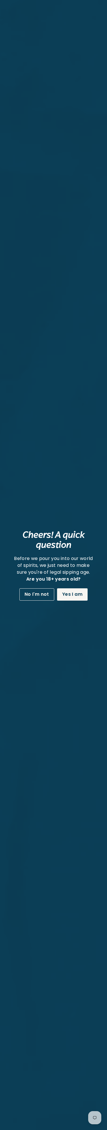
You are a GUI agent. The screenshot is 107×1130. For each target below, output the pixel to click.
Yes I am (72, 594)
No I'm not (37, 594)
